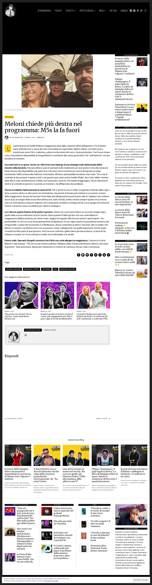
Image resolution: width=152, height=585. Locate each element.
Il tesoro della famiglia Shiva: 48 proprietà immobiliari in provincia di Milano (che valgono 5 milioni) (124, 66)
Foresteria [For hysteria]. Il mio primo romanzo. (99, 548)
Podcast (58, 10)
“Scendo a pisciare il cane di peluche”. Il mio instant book (100, 536)
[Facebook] (130, 10)
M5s (55, 269)
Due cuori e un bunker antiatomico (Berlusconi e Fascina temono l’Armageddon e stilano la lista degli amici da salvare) (25, 538)
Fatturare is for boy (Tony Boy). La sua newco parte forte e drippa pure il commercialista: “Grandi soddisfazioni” (125, 112)
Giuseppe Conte (31, 269)
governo (46, 269)
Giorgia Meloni (13, 269)
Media (101, 10)
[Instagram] (137, 10)
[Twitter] (134, 10)
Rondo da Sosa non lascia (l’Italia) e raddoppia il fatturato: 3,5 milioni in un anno (134, 473)
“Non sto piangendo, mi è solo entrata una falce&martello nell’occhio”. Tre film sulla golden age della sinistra (26, 516)
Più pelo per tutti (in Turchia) (63, 522)
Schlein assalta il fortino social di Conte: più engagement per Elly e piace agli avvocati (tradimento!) (57, 316)
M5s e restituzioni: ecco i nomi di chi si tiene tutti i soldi (125, 259)
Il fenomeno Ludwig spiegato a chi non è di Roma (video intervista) (124, 228)
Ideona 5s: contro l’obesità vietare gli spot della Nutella (125, 272)
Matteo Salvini (67, 269)
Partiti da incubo (86, 10)
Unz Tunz (113, 10)
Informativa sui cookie (51, 581)
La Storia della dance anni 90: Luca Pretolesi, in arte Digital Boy (124, 201)
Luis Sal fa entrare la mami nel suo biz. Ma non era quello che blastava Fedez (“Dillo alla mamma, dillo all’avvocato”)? (74, 475)
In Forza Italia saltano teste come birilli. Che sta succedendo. (25, 558)
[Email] (141, 10)
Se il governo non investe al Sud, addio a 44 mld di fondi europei (124, 248)
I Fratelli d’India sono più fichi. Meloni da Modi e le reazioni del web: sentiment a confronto (92, 316)
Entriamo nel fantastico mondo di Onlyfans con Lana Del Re (63, 536)
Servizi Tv (70, 10)
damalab (124, 10)
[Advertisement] (76, 34)
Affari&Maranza (44, 10)
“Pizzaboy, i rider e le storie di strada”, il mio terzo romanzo (100, 512)
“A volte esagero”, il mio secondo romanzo (100, 523)
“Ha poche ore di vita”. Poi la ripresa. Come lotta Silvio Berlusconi (18, 316)
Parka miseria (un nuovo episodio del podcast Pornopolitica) (64, 512)
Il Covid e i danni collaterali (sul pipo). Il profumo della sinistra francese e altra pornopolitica (62, 552)
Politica (9, 117)
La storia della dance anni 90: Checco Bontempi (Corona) (124, 214)
